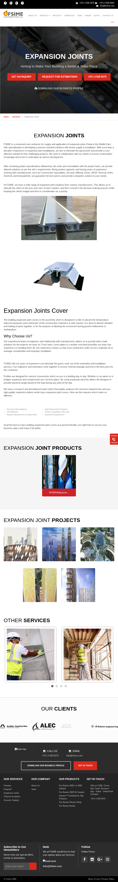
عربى (112, 22)
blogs (97, 15)
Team (33, 789)
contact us (107, 15)
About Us (35, 785)
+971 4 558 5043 (106, 3)
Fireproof (8, 789)
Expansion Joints (11, 793)
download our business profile (60, 88)
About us (32, 15)
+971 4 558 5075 (86, 3)
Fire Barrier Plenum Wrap (70, 802)
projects (57, 15)
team (79, 15)
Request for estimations (59, 76)
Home (6, 117)
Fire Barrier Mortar (67, 806)
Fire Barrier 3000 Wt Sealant (71, 792)
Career (87, 15)
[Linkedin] (11, 3)
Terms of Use (94, 879)
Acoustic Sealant (11, 800)
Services (16, 117)
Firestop (7, 785)
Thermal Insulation (12, 796)
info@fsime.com (107, 6)
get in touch (85, 765)
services (44, 15)
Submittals (69, 15)
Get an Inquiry (21, 76)
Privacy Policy (107, 879)
